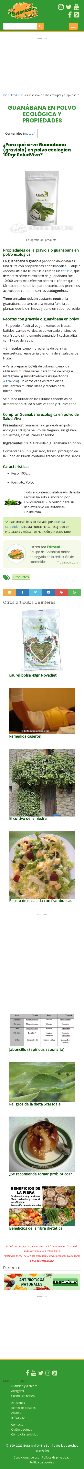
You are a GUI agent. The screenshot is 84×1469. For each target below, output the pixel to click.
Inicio (6, 95)
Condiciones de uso (27, 1457)
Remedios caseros (23, 1408)
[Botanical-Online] (23, 10)
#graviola (10, 381)
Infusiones (18, 1403)
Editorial (53, 547)
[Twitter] (40, 1374)
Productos (17, 95)
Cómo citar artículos (24, 1434)
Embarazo (18, 1417)
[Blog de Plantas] (54, 1374)
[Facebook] (27, 1374)
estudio (66, 271)
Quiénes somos (21, 1429)
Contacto (17, 1424)
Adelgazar (17, 1391)
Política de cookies (41, 1462)
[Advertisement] (42, 67)
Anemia (16, 1413)
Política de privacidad (56, 1457)
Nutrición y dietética (24, 1386)
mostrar (29, 133)
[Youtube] (33, 1374)
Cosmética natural (23, 1396)
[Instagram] (47, 1374)
